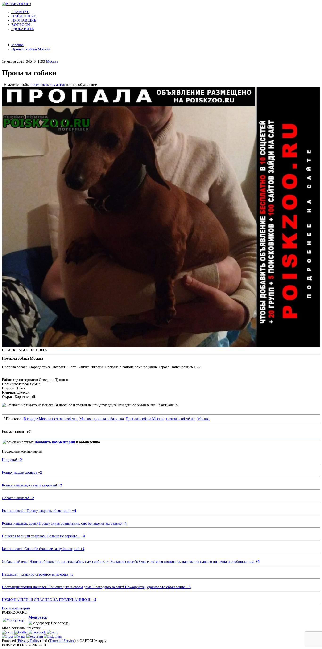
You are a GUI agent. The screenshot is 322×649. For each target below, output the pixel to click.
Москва (52, 61)
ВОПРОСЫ (20, 25)
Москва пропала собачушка (101, 419)
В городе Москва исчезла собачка (51, 419)
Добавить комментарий (55, 442)
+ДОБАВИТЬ (22, 29)
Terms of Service (61, 641)
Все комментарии (16, 608)
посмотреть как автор (47, 84)
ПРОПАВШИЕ (23, 20)
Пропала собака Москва (145, 419)
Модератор (38, 617)
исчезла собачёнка (180, 419)
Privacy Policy (29, 641)
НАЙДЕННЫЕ (23, 16)
